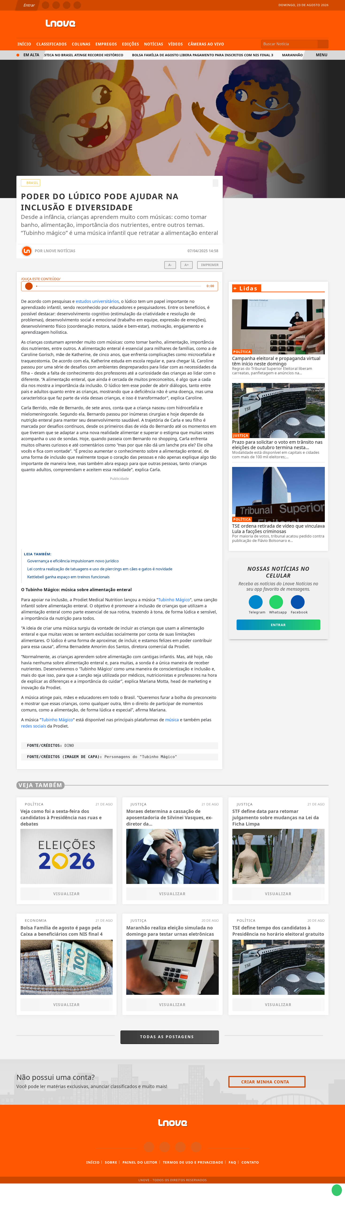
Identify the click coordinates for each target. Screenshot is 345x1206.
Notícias (153, 44)
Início (24, 44)
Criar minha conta (265, 1082)
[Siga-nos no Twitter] (180, 1147)
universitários (105, 301)
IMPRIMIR (210, 265)
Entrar (29, 5)
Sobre (111, 1162)
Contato (250, 1162)
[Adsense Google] (278, 234)
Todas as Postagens (168, 1036)
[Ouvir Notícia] (29, 286)
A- (170, 265)
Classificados (51, 44)
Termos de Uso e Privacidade (193, 1162)
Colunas (81, 44)
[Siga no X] (66, 5)
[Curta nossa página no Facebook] (149, 1147)
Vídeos (175, 44)
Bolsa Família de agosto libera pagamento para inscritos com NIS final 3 (187, 55)
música (172, 719)
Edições (130, 44)
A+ (186, 265)
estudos (83, 301)
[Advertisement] (119, 513)
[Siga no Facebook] (45, 5)
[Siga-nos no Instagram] (164, 1147)
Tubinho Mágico (174, 599)
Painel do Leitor (140, 1162)
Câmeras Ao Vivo (206, 44)
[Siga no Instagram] (56, 5)
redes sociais (33, 726)
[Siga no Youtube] (77, 5)
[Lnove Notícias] (60, 23)
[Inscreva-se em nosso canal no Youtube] (196, 1147)
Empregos (106, 44)
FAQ (232, 1162)
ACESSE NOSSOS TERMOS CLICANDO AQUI (95, 1200)
